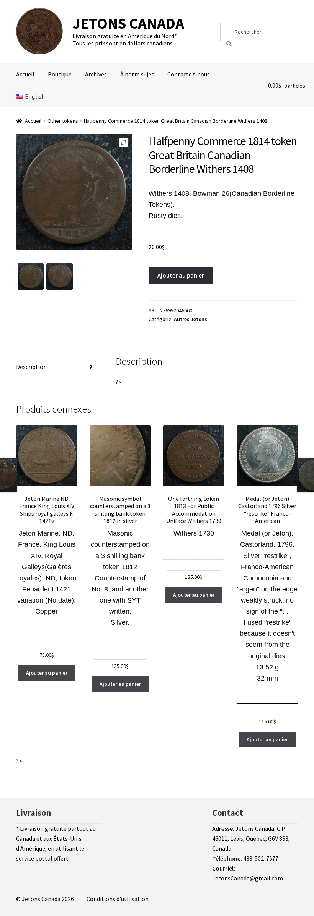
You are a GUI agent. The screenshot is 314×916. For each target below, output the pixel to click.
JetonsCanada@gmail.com (247, 878)
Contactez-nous (188, 74)
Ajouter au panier (180, 275)
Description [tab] (31, 366)
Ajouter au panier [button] (46, 672)
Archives (96, 74)
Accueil (25, 74)
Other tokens (62, 120)
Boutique (60, 74)
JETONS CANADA (128, 23)
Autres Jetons (190, 319)
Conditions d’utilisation (118, 899)
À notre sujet (137, 74)
